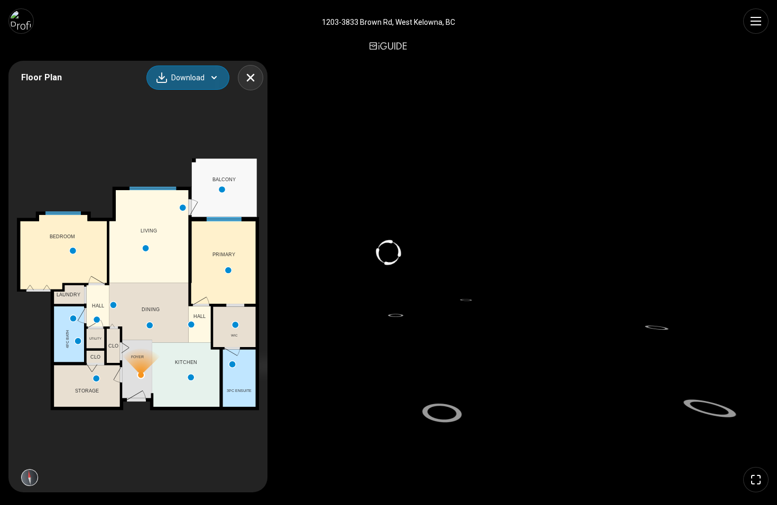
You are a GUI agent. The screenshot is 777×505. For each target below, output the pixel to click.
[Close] (250, 77)
